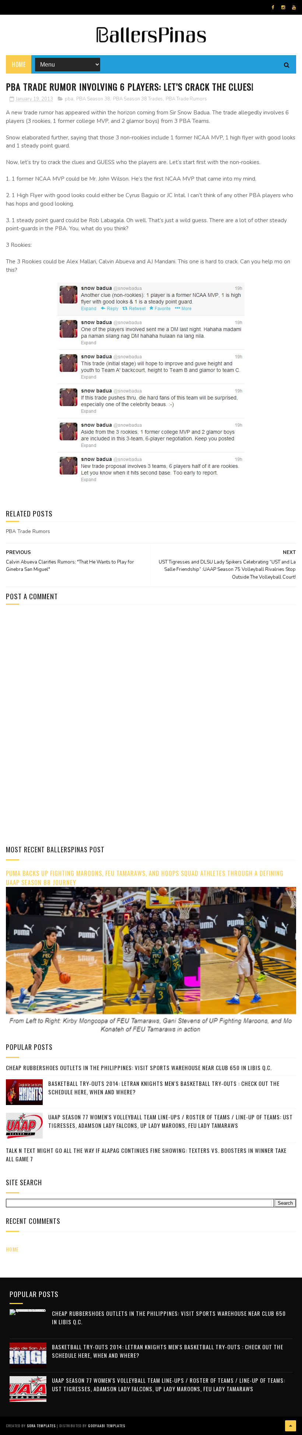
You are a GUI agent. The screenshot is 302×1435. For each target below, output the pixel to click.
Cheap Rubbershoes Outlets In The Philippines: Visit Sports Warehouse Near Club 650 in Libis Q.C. (139, 1067)
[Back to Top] (290, 1425)
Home (18, 64)
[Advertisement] (68, 672)
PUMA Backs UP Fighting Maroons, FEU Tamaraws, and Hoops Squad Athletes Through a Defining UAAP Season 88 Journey (145, 878)
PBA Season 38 (93, 99)
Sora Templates (41, 1425)
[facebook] (273, 7)
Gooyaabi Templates (106, 1425)
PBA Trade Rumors (186, 99)
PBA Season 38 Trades (138, 99)
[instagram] (283, 7)
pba (69, 99)
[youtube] (293, 7)
